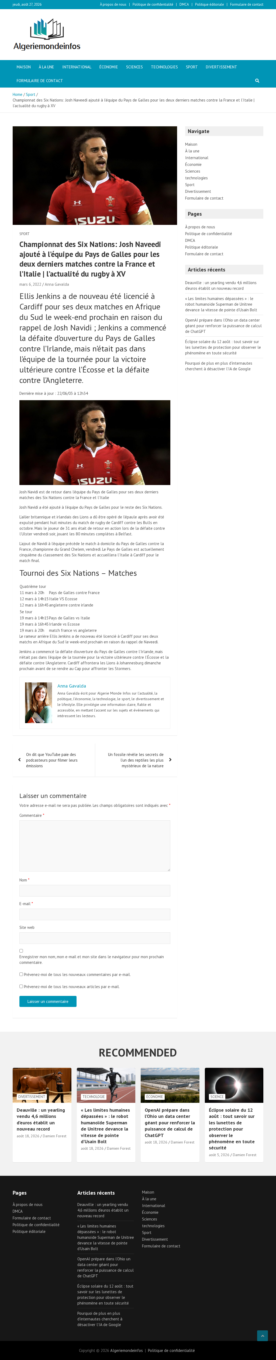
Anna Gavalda (57, 284)
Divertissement (221, 66)
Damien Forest (54, 1136)
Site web (26, 927)
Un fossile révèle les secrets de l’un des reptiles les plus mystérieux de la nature (136, 760)
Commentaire (31, 815)
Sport (192, 66)
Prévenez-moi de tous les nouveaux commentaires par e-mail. (77, 974)
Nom (24, 880)
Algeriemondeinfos (126, 1350)
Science (217, 1096)
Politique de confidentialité (153, 4)
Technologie (93, 1096)
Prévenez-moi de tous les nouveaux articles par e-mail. (72, 986)
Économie (108, 66)
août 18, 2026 (28, 1136)
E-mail (26, 903)
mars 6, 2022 (30, 284)
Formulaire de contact (246, 4)
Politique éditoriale (209, 4)
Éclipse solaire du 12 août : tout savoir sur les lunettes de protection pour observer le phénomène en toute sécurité (223, 347)
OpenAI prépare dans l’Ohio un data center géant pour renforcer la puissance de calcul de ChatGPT (223, 326)
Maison (24, 66)
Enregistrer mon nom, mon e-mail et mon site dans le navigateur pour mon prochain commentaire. (91, 959)
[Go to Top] (262, 1335)
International (76, 66)
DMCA (184, 4)
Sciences (134, 66)
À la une (46, 66)
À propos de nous (113, 4)
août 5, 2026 (219, 1154)
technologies (164, 66)
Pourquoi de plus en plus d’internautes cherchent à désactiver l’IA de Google (99, 1319)
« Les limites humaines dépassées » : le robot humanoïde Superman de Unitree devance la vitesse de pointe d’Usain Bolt (221, 304)
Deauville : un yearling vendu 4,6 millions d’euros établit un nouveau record (41, 1119)
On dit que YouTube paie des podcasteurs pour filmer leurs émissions (52, 760)
